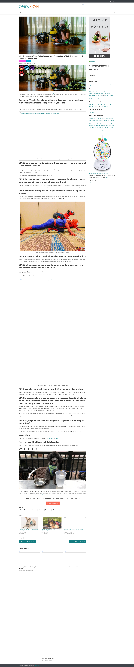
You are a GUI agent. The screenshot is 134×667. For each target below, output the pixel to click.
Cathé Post (95, 97)
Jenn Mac (96, 106)
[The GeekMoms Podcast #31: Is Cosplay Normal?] (75, 523)
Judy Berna (99, 91)
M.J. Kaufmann (102, 93)
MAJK (51, 660)
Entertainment (40, 12)
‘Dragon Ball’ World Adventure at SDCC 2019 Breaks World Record (51, 657)
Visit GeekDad (94, 12)
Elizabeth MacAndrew (79, 569)
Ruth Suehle (101, 97)
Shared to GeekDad (28, 538)
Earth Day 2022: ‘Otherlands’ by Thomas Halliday (29, 567)
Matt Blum (106, 84)
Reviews (69, 12)
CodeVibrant (37, 665)
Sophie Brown (30, 570)
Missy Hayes (107, 104)
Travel (62, 12)
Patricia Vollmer (99, 84)
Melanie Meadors (99, 95)
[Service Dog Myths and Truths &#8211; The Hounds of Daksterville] (52, 523)
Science (55, 12)
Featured (28, 60)
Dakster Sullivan (31, 63)
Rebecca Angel (92, 91)
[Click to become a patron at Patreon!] (53, 503)
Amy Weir (97, 98)
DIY (31, 12)
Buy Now (91, 182)
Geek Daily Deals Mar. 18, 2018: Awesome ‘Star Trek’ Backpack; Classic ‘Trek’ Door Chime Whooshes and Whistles (28, 541)
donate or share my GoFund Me (37, 495)
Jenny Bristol (92, 72)
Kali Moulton (107, 95)
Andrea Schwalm (104, 106)
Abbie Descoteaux (93, 104)
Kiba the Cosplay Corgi (49, 93)
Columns (25, 12)
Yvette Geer (100, 104)
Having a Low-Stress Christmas (73, 567)
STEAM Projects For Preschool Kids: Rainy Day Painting (78, 541)
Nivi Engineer (105, 91)
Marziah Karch (95, 93)
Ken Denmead (92, 78)
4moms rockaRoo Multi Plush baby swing (98, 173)
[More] (107, 177)
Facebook (51, 438)
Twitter (57, 438)
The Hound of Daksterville (31, 93)
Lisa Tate (106, 97)
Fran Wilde (91, 112)
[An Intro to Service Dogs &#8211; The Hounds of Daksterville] (29, 523)
